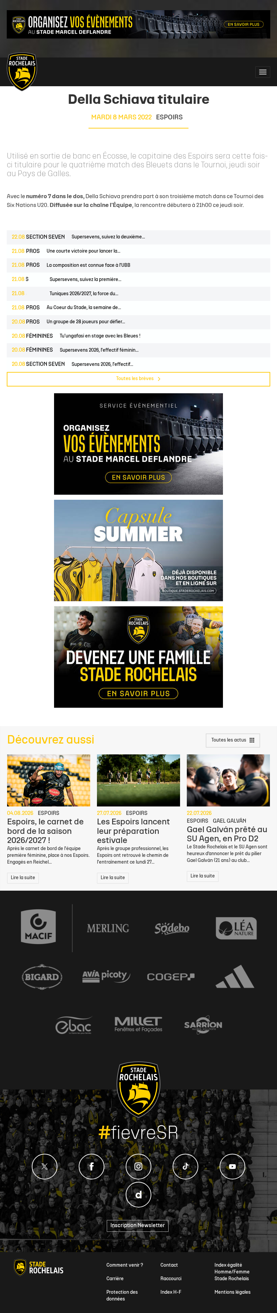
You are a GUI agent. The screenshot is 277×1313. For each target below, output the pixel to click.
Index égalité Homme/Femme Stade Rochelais (232, 1272)
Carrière (115, 1279)
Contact (169, 1265)
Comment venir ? (124, 1265)
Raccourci (170, 1279)
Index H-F (170, 1292)
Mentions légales (233, 1292)
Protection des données (122, 1296)
